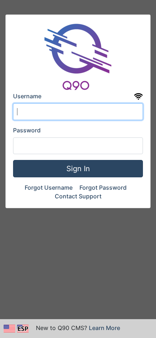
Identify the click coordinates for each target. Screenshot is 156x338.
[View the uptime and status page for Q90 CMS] (138, 96)
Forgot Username (49, 187)
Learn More (104, 327)
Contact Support (78, 196)
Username (27, 96)
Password (27, 130)
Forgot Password (103, 187)
